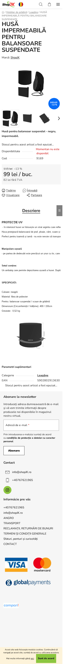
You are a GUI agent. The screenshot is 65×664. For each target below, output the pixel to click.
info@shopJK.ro (21, 472)
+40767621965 (22, 480)
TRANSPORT (11, 523)
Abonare (14, 451)
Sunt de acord (46, 658)
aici (32, 658)
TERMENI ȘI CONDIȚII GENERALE (24, 534)
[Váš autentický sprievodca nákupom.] (11, 605)
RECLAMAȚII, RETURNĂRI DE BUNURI (28, 528)
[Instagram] (7, 490)
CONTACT (10, 544)
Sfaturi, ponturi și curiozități (20, 539)
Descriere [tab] (31, 210)
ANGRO (8, 518)
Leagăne (42, 375)
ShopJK (15, 57)
